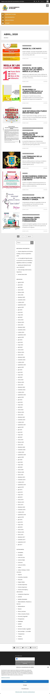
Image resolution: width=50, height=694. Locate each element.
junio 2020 (20, 462)
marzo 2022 (20, 409)
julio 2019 (20, 489)
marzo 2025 (20, 319)
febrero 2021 (21, 442)
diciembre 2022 (21, 387)
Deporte (20, 574)
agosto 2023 (21, 367)
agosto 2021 (21, 427)
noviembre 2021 (21, 419)
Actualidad (25, 128)
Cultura (19, 567)
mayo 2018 (20, 524)
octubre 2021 (21, 422)
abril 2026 (20, 287)
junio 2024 (20, 342)
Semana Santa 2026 (22, 274)
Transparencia (25, 130)
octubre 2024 (21, 332)
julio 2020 (20, 459)
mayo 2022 (20, 404)
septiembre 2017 (22, 542)
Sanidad (19, 624)
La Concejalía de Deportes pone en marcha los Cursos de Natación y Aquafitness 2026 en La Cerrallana (24, 260)
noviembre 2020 (21, 449)
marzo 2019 (20, 499)
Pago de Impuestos (9, 17)
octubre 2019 (21, 482)
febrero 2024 (21, 352)
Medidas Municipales (27, 45)
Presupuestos (21, 619)
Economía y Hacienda (22, 577)
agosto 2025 (21, 307)
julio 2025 (20, 309)
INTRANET (7, 23)
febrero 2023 (21, 382)
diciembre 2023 (21, 357)
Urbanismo (31, 130)
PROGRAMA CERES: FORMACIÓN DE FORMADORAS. (31, 219)
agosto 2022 (21, 397)
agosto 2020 (21, 457)
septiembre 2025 (22, 304)
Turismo (20, 636)
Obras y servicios (22, 611)
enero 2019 (20, 504)
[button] (48, 667)
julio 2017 (20, 544)
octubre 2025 (21, 302)
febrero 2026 (21, 292)
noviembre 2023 (21, 359)
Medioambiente (21, 606)
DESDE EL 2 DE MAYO (31, 48)
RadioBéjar (20, 621)
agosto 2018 (21, 517)
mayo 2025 (20, 314)
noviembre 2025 (21, 299)
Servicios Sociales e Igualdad (33, 214)
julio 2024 (20, 339)
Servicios (20, 626)
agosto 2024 (21, 337)
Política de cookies (18, 691)
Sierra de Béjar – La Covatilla (24, 631)
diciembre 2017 (21, 537)
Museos (19, 609)
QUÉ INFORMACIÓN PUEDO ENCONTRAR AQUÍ (34, 112)
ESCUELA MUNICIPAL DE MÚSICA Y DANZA (33, 198)
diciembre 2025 (21, 297)
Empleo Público (31, 194)
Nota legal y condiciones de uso (29, 691)
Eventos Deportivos (22, 587)
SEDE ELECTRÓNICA (9, 20)
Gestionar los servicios (5, 677)
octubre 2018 (21, 512)
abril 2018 (20, 527)
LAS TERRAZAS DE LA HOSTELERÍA (32, 157)
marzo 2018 (20, 529)
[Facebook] (34, 1)
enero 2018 (20, 534)
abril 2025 (20, 317)
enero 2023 (20, 384)
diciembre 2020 (21, 447)
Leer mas (45, 58)
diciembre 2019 (21, 477)
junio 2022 (20, 402)
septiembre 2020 (22, 454)
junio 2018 (20, 522)
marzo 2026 (20, 289)
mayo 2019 (20, 494)
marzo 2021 (20, 439)
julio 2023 (20, 369)
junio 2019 (20, 492)
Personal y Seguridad (22, 616)
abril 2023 (20, 377)
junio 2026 (20, 284)
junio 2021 (20, 432)
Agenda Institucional (10, 14)
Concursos (20, 562)
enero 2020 (20, 474)
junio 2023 (20, 372)
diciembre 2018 (21, 507)
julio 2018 (20, 519)
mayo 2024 (20, 344)
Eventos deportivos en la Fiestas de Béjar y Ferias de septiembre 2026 (25, 253)
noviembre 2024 (21, 329)
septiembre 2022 (22, 394)
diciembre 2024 (21, 327)
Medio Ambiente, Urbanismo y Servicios (35, 128)
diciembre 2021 (21, 417)
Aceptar (25, 681)
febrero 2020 (21, 472)
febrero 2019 (21, 502)
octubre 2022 (21, 392)
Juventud (20, 596)
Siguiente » (30, 236)
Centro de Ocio (21, 557)
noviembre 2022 (21, 389)
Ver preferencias (25, 688)
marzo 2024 (20, 349)
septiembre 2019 (22, 484)
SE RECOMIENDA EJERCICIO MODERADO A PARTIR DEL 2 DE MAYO (34, 178)
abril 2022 (20, 407)
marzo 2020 (20, 469)
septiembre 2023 (22, 364)
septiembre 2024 (22, 334)
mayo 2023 (20, 374)
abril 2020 (20, 467)
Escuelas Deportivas (22, 584)
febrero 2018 (21, 532)
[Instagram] (39, 1)
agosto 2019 (21, 487)
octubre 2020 (21, 452)
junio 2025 (20, 312)
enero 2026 (20, 294)
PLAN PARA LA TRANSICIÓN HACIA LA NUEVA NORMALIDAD (32, 91)
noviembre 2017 (21, 539)
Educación (20, 579)
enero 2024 (20, 354)
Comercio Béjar (21, 560)
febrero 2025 (21, 322)
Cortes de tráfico (22, 565)
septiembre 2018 (22, 514)
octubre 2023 (21, 362)
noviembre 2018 (21, 509)
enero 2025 (20, 324)
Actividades (20, 552)
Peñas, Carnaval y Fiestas (23, 614)
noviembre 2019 (21, 479)
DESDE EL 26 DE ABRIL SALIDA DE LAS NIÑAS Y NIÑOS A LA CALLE (33, 69)
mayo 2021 (20, 434)
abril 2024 (20, 347)
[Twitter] (37, 1)
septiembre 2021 (22, 424)
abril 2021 (20, 437)
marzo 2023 (20, 379)
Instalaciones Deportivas (23, 594)
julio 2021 (20, 429)
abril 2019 (20, 497)
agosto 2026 (21, 282)
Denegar (25, 685)
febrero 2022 (21, 412)
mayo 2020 (20, 464)
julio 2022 (20, 399)
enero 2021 (20, 444)
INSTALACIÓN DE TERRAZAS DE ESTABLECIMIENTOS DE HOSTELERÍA (33, 135)
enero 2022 (20, 414)
